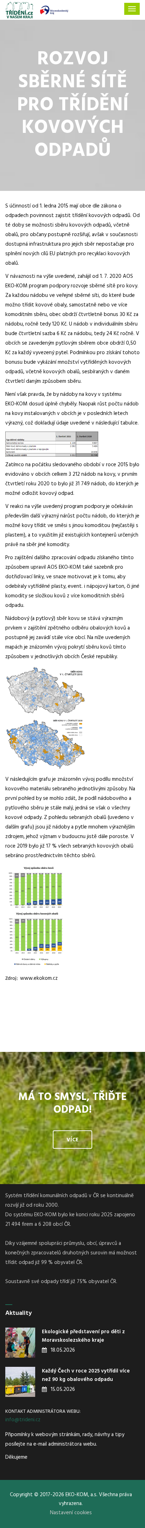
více (72, 1139)
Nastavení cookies (71, 1513)
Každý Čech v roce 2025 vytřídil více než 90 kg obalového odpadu (86, 1375)
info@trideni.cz (22, 1420)
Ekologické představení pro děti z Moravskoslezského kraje (83, 1336)
